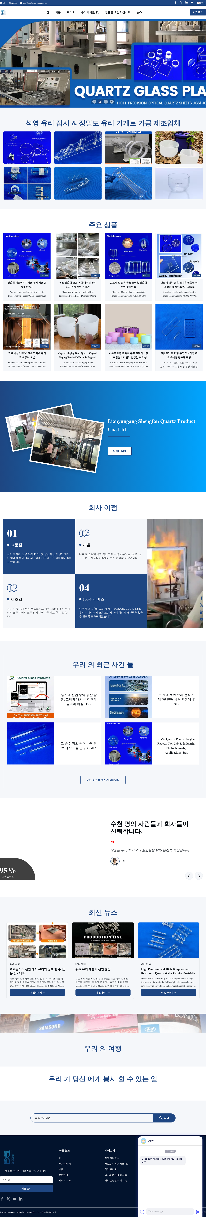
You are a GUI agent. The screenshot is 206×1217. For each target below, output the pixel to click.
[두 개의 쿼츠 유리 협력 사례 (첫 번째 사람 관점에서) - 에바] (128, 697)
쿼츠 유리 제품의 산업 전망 (93, 969)
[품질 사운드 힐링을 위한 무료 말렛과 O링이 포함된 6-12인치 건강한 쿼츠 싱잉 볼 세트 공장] (128, 327)
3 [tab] (106, 101)
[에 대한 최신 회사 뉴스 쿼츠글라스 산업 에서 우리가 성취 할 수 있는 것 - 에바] (37, 940)
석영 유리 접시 (112, 1158)
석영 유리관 (111, 1169)
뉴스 (139, 12)
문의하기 (63, 1174)
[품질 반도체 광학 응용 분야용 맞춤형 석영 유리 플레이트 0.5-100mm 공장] (179, 256)
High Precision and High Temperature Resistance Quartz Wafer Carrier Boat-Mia (168, 971)
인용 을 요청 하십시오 (117, 12)
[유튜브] (201, 619)
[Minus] (198, 1141)
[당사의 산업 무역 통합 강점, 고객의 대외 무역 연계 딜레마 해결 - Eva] (30, 697)
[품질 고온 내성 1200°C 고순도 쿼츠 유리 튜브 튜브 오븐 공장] (27, 327)
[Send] (198, 1211)
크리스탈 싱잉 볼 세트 (116, 1174)
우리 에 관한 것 (90, 12)
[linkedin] (21, 1199)
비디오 (71, 12)
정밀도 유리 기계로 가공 (117, 1163)
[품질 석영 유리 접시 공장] (103, 63)
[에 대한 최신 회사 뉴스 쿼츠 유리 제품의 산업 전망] (103, 940)
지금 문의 (198, 12)
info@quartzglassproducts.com (35, 2)
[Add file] (142, 1211)
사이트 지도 (65, 1180)
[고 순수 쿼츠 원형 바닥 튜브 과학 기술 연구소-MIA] (30, 743)
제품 (58, 12)
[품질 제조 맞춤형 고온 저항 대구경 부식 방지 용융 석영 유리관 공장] (77, 256)
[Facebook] (175, 3)
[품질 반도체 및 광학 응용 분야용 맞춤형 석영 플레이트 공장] (128, 256)
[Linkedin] (186, 3)
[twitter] (8, 1199)
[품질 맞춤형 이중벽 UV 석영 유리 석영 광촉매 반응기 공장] (27, 256)
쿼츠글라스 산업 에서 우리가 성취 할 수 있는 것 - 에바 (37, 971)
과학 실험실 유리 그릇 (116, 1180)
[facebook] (2, 1199)
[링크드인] (201, 612)
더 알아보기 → (37, 992)
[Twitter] (181, 3)
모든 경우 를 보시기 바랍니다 (103, 780)
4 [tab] (111, 101)
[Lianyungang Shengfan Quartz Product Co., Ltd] (3, 12)
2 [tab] (100, 101)
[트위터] (201, 605)
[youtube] (14, 1199)
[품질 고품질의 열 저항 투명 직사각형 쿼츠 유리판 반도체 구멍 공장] (179, 327)
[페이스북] (201, 597)
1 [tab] (94, 101)
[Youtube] (192, 3)
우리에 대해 (119, 451)
